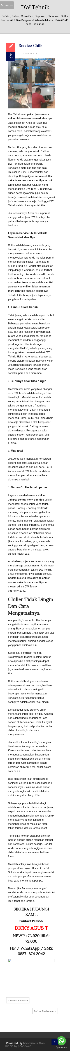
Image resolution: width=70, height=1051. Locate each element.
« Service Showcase (18, 1000)
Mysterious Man (34, 1043)
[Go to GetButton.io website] (61, 1047)
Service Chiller (32, 45)
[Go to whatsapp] (61, 1040)
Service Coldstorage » (45, 1010)
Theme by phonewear (18, 1046)
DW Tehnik (35, 7)
